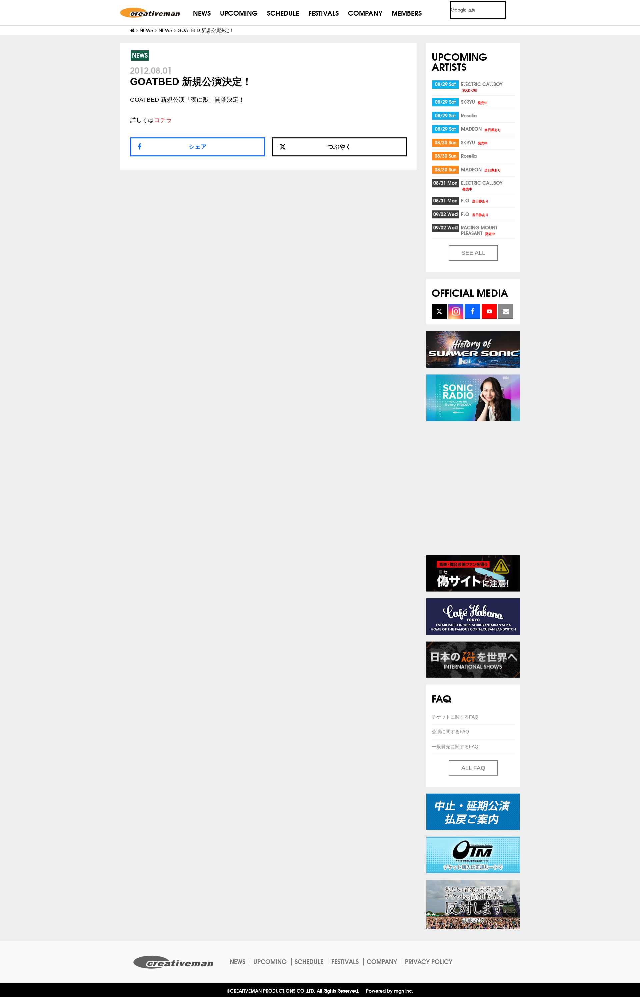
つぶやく (339, 146)
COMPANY (365, 12)
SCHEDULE (283, 12)
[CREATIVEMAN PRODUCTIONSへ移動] (132, 30)
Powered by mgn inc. (389, 990)
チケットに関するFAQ (455, 717)
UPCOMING (239, 12)
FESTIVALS (323, 12)
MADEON (481, 128)
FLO (475, 200)
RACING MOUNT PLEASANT (479, 230)
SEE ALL (473, 252)
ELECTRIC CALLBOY (482, 86)
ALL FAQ (473, 768)
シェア (198, 146)
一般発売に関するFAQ (455, 746)
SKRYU (474, 101)
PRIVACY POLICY (428, 961)
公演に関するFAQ (450, 731)
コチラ (163, 120)
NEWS (202, 12)
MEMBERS (407, 12)
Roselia (469, 115)
